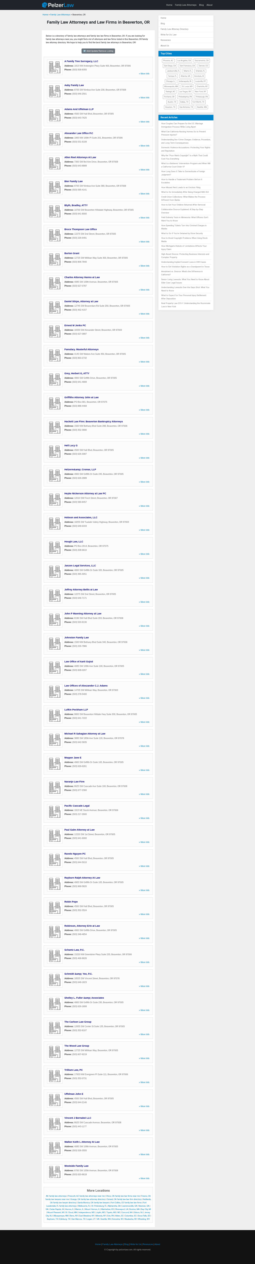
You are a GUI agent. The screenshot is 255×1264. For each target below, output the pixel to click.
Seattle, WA (106, 1219)
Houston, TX (170, 107)
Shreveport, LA (121, 1209)
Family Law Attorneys (185, 5)
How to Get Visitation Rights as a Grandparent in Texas (185, 266)
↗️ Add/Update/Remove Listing (98, 51)
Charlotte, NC (202, 86)
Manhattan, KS (107, 1209)
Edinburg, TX (64, 1219)
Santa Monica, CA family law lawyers (93, 1203)
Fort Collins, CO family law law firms (126, 1203)
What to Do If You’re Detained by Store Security (182, 233)
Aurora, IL (69, 1209)
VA (98, 1219)
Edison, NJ (138, 1212)
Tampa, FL (172, 76)
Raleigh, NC (170, 92)
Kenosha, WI (117, 1219)
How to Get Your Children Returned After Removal (183, 205)
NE (119, 1212)
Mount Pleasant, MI (55, 1212)
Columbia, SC (130, 1216)
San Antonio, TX (186, 107)
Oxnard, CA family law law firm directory (124, 1199)
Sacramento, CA (202, 61)
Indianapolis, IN (185, 81)
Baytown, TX (52, 1219)
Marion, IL (79, 1209)
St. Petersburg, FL (99, 1206)
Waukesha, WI (130, 1219)
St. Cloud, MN (71, 1212)
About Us (165, 45)
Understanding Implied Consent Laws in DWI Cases (183, 262)
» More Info (144, 74)
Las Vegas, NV (185, 92)
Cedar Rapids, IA (57, 1209)
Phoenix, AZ (168, 61)
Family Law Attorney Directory (174, 29)
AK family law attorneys (56, 1196)
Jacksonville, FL (173, 71)
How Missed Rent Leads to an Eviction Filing (180, 187)
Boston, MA (134, 1209)
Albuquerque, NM (61, 1216)
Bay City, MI (146, 1209)
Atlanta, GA (185, 76)
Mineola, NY (101, 1216)
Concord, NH (126, 1212)
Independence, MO (86, 1212)
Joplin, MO (100, 1212)
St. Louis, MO (187, 86)
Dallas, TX (184, 102)
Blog (201, 5)
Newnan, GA (144, 1206)
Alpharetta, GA (114, 1206)
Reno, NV (74, 1216)
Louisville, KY (200, 81)
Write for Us (135, 1244)
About (209, 5)
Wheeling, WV (144, 1219)
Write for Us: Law (169, 34)
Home (169, 5)
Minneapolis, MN (171, 86)
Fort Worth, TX (198, 102)
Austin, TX (172, 102)
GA (47, 1209)
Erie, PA (110, 1216)
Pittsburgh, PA (202, 97)
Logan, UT (91, 1219)
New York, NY (200, 92)
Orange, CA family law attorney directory (87, 1199)
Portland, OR (169, 97)
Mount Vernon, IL (92, 1209)
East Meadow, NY (86, 1216)
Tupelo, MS (111, 1212)
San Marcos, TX (78, 1219)
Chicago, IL (170, 81)
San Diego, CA (170, 66)
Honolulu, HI (199, 76)
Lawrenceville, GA (129, 1206)
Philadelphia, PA (185, 97)
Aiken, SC (119, 1216)
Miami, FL (188, 71)
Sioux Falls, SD (144, 1216)
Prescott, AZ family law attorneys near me (86, 1196)
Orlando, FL (200, 71)
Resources (166, 40)
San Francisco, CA (187, 66)
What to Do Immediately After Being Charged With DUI (185, 192)
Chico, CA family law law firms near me (123, 1196)
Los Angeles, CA (184, 61)
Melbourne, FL (84, 1206)
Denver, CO (203, 66)
